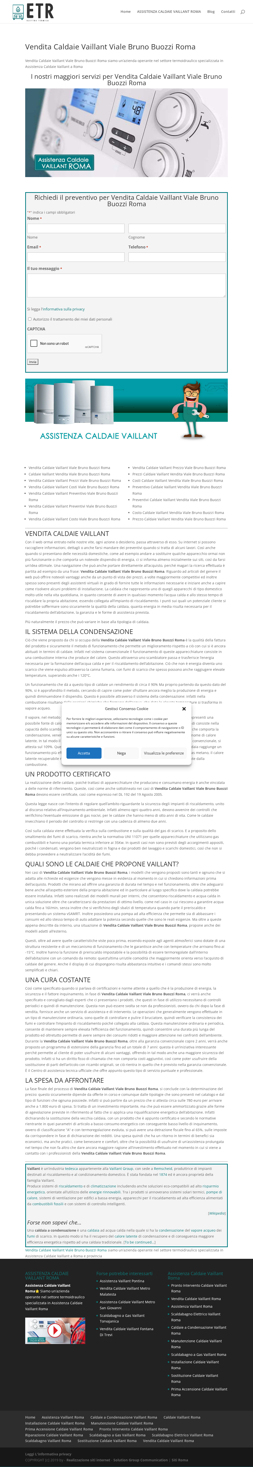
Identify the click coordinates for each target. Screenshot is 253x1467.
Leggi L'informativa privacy (48, 1454)
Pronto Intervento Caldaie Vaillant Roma (133, 1429)
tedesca (71, 1168)
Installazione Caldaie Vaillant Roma (54, 1423)
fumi (31, 1236)
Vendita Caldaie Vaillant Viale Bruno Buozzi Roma (66, 1250)
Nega (121, 753)
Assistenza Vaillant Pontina (122, 1281)
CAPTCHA (36, 329)
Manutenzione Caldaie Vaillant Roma (122, 1423)
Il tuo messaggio (44, 268)
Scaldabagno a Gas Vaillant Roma (198, 1354)
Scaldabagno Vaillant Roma (48, 1440)
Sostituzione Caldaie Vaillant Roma (107, 1440)
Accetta (84, 753)
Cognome (136, 237)
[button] (184, 708)
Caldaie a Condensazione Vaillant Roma (123, 1417)
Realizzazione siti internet (88, 1460)
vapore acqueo (203, 1230)
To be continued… (139, 1242)
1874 (163, 1174)
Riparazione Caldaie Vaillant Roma (54, 1435)
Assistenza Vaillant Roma (191, 1306)
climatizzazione (103, 1186)
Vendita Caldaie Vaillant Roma (196, 1298)
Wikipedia (217, 1213)
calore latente (126, 1236)
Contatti (228, 12)
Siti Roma (180, 1460)
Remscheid (163, 1168)
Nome (32, 237)
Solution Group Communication (140, 1460)
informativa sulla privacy (64, 308)
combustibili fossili (47, 1204)
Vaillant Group (121, 1168)
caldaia (93, 1230)
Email (34, 247)
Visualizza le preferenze (164, 753)
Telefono (138, 247)
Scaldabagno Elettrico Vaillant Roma (182, 1435)
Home (126, 12)
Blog (211, 12)
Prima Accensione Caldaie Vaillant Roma (59, 1429)
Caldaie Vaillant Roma (182, 1417)
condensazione (171, 1230)
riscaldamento (71, 1186)
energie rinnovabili (105, 1192)
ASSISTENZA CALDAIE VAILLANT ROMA (169, 12)
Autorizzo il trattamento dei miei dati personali (72, 319)
